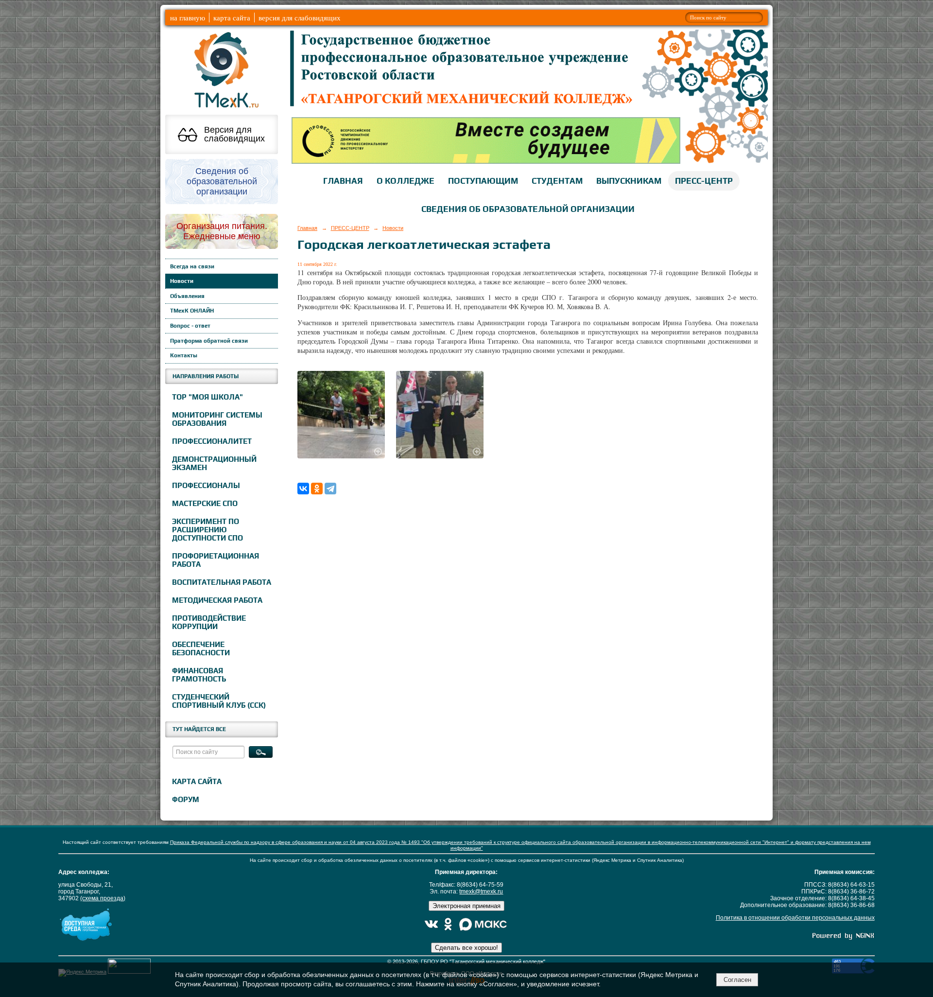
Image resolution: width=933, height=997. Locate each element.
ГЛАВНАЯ (343, 181)
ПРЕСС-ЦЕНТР (704, 181)
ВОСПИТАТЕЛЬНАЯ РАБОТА (221, 582)
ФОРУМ (185, 799)
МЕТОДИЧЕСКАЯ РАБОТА (217, 600)
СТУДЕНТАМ (557, 181)
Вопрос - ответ (190, 325)
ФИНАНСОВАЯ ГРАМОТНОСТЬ (199, 674)
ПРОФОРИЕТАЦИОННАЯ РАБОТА (215, 560)
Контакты (183, 355)
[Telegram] (330, 488)
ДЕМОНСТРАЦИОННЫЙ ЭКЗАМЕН (214, 463)
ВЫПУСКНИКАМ (628, 181)
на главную (187, 17)
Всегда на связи (192, 266)
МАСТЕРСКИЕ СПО (205, 503)
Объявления (187, 296)
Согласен (737, 979)
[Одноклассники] (317, 488)
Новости (181, 281)
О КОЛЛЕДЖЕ (405, 181)
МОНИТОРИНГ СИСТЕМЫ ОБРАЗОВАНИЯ (217, 419)
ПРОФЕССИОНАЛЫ (206, 485)
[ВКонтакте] (303, 488)
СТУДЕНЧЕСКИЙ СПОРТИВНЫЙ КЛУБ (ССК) (219, 701)
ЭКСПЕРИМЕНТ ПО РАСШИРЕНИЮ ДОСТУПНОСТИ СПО (207, 529)
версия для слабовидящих (300, 17)
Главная (307, 228)
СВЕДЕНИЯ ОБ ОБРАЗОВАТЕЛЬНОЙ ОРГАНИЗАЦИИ (528, 209)
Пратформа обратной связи (209, 340)
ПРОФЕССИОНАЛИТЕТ (212, 441)
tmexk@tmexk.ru (481, 891)
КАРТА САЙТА (197, 781)
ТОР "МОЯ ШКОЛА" (207, 397)
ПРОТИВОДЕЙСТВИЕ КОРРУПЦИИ (209, 622)
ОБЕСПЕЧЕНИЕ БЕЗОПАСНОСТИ (201, 648)
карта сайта (231, 17)
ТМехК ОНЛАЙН (192, 310)
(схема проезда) (102, 898)
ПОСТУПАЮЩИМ (483, 181)
